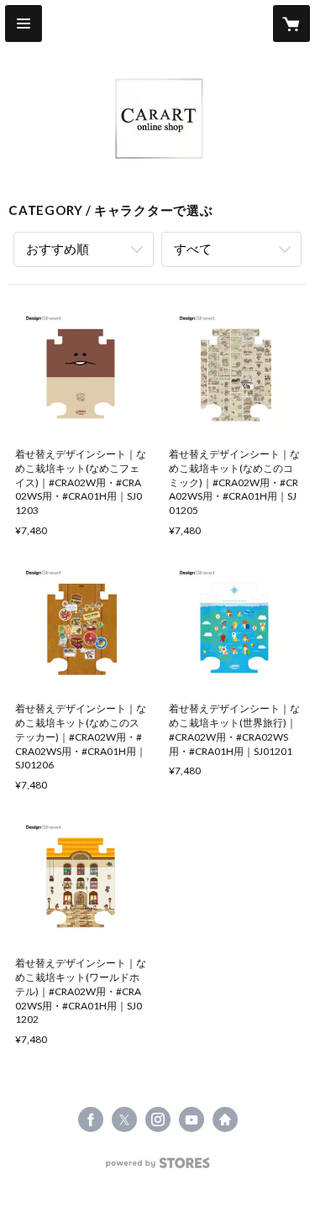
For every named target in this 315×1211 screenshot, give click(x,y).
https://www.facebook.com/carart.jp (90, 1119)
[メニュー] (23, 23)
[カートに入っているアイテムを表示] (291, 23)
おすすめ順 (57, 248)
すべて (193, 248)
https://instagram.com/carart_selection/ (158, 1119)
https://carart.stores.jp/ (225, 1119)
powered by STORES (157, 1167)
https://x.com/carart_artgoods (124, 1119)
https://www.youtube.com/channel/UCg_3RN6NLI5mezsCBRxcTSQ (191, 1119)
